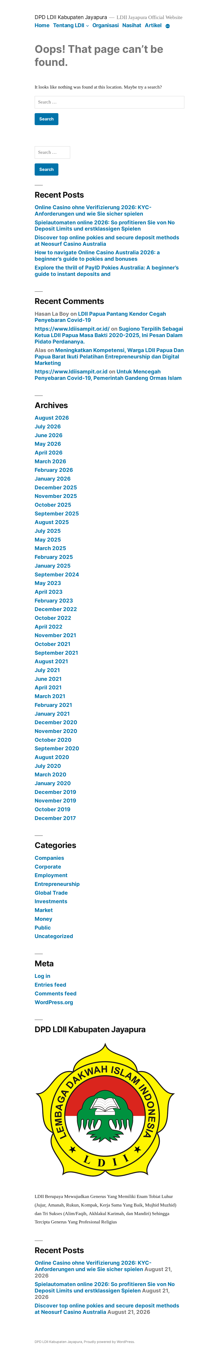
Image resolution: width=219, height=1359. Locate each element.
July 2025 (48, 531)
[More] (167, 26)
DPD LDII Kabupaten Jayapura (71, 17)
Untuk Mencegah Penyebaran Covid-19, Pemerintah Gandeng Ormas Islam (108, 374)
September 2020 (57, 748)
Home (42, 25)
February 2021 (53, 705)
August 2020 (52, 757)
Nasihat (131, 25)
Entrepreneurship (57, 884)
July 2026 (48, 426)
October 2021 (52, 644)
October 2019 (52, 809)
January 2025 (53, 566)
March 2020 (50, 774)
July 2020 (48, 766)
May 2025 (48, 539)
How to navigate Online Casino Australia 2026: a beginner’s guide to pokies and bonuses (97, 255)
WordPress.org (54, 1002)
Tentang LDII (68, 25)
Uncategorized (54, 936)
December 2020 (56, 722)
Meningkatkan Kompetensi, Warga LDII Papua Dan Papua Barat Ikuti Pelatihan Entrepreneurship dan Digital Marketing (109, 356)
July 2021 (47, 670)
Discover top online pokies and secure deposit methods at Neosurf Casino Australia (107, 240)
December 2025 (56, 487)
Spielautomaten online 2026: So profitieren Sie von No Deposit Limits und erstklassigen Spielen (105, 225)
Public (43, 927)
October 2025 (53, 505)
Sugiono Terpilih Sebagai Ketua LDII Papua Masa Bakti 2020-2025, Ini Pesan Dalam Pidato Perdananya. (109, 335)
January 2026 (53, 478)
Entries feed (50, 985)
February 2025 (54, 557)
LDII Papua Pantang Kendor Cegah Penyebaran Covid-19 (100, 317)
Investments (51, 901)
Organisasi (105, 25)
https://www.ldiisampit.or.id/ (72, 329)
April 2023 (48, 592)
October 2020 (53, 740)
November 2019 (55, 800)
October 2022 (53, 618)
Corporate (48, 866)
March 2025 (50, 548)
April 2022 (48, 626)
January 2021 (52, 714)
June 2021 (48, 679)
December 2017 (55, 818)
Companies (49, 858)
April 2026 (48, 452)
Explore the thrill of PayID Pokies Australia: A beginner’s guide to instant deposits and (107, 270)
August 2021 (51, 661)
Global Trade (51, 893)
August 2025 (52, 522)
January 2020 (53, 783)
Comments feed (56, 993)
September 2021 (56, 653)
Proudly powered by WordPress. (109, 1342)
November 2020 (56, 731)
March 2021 (50, 696)
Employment (51, 875)
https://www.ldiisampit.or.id (71, 371)
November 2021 (55, 635)
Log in (42, 976)
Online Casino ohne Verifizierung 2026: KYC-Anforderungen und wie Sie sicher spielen (93, 210)
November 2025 (56, 496)
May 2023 (48, 583)
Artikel (153, 25)
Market (44, 910)
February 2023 (54, 600)
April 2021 (48, 687)
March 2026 (50, 461)
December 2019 (55, 792)
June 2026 (48, 435)
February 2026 (54, 470)
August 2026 (52, 418)
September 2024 (57, 574)
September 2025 (57, 513)
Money (43, 919)
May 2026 (48, 444)
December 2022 (56, 609)
